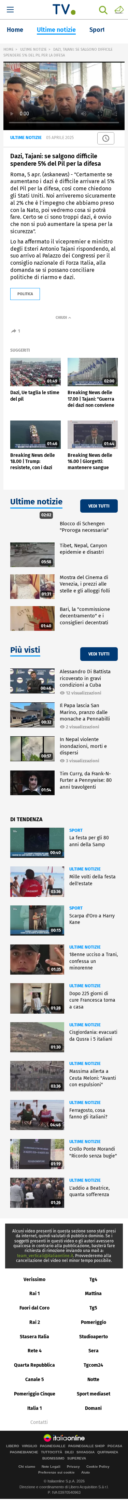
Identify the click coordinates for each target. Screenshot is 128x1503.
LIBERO (12, 1446)
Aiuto (85, 1472)
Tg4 (93, 1279)
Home (15, 30)
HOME (8, 49)
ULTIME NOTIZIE (33, 49)
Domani (93, 1408)
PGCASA (115, 1446)
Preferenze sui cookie (56, 1472)
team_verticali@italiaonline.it (45, 1255)
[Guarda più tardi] (105, 138)
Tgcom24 (93, 1365)
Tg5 (93, 1308)
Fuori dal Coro (34, 1308)
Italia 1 (34, 1408)
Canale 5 (34, 1379)
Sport (97, 30)
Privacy (73, 1466)
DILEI (69, 1452)
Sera (93, 1351)
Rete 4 (35, 1351)
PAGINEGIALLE (53, 1446)
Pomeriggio (93, 1322)
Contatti (39, 1422)
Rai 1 (34, 1294)
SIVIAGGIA (85, 1452)
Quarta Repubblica (34, 1365)
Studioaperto (93, 1337)
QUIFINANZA (107, 1452)
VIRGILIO (29, 1446)
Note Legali (51, 1466)
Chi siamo (26, 1466)
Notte (93, 1379)
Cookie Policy (98, 1466)
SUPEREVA (76, 1458)
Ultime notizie (56, 30)
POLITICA (25, 294)
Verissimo (34, 1279)
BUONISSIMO (53, 1458)
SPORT (76, 830)
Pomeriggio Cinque (34, 1394)
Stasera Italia (34, 1337)
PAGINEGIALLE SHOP (86, 1446)
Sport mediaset (93, 1394)
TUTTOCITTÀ (51, 1452)
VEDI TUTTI (99, 506)
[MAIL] (119, 9)
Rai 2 (34, 1322)
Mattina (93, 1294)
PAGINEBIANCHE (24, 1452)
